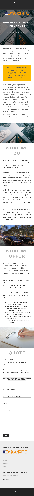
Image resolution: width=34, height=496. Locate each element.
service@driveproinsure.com (10, 475)
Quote (4, 466)
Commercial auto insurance (17, 24)
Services (5, 460)
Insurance (5, 463)
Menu (18, 3)
